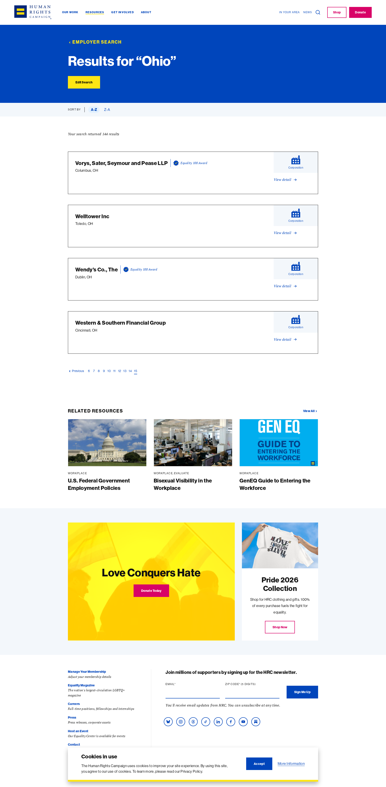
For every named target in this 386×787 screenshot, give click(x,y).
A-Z (94, 109)
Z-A (107, 109)
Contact (74, 745)
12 (119, 371)
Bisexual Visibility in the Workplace (183, 484)
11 (114, 371)
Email (179, 684)
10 (109, 371)
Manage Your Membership (87, 672)
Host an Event (78, 731)
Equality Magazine (81, 685)
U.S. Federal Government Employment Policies (99, 484)
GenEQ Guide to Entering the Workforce (274, 484)
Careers (74, 704)
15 (135, 371)
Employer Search (97, 42)
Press (72, 717)
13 (124, 371)
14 (130, 371)
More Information (291, 763)
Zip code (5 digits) (249, 684)
